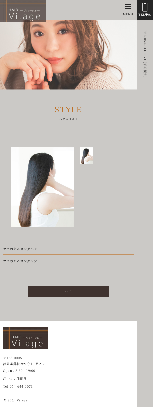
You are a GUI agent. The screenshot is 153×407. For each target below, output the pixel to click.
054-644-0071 (21, 386)
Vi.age (22, 400)
